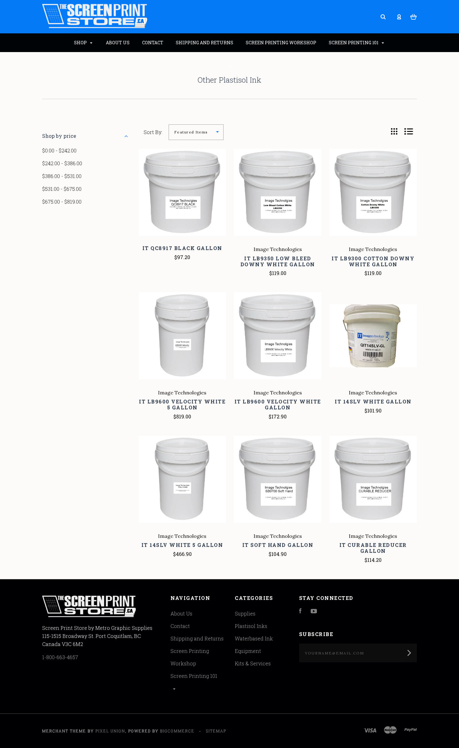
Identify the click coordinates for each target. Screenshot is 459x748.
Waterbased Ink (254, 638)
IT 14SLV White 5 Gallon (182, 545)
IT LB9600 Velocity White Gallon (277, 404)
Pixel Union (110, 730)
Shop (81, 43)
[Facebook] (300, 611)
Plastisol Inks (251, 626)
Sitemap (216, 730)
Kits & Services (253, 663)
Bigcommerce (177, 730)
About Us (181, 613)
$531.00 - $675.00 (61, 189)
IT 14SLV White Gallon (373, 401)
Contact (180, 626)
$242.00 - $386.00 (62, 163)
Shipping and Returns (197, 638)
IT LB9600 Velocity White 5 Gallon (182, 404)
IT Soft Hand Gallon (277, 545)
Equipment (248, 651)
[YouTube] (314, 611)
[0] (413, 16)
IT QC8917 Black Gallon (182, 248)
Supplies (245, 613)
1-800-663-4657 (60, 657)
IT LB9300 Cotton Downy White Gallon (373, 261)
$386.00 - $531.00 (61, 176)
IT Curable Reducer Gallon (373, 548)
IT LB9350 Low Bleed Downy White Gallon (277, 261)
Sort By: (153, 132)
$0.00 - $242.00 (59, 150)
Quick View (182, 205)
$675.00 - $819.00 (61, 201)
